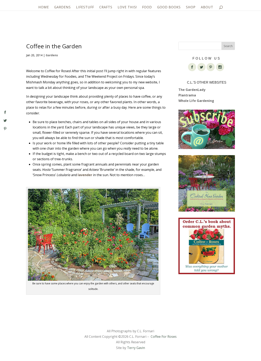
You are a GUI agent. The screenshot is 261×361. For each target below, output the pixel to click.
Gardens (62, 7)
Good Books (169, 7)
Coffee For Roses (164, 336)
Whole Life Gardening (196, 100)
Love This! (127, 7)
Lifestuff (85, 7)
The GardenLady (191, 89)
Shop (191, 7)
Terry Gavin (136, 348)
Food (147, 7)
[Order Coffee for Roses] (206, 246)
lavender (85, 175)
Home (43, 7)
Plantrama (187, 95)
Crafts (105, 7)
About (207, 7)
